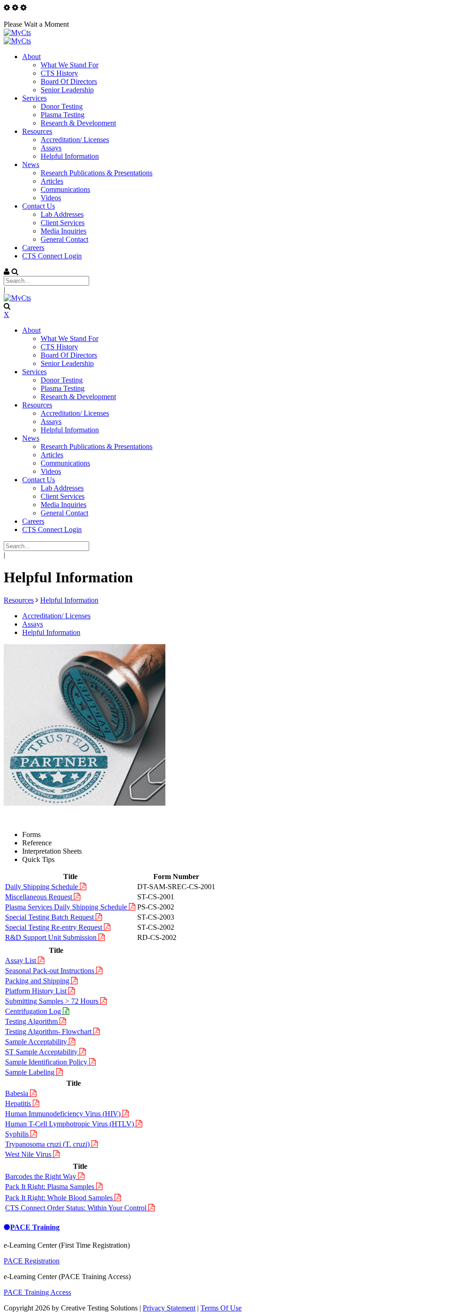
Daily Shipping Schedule (42, 887)
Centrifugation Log (34, 1011)
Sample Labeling (30, 1072)
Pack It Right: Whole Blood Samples (60, 1198)
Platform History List (36, 991)
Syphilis (17, 1134)
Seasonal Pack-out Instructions (50, 971)
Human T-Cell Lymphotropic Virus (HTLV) (70, 1124)
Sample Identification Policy (47, 1062)
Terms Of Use (221, 1308)
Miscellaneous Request (39, 897)
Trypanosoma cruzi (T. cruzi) (48, 1144)
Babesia (17, 1093)
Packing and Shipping (38, 981)
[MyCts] (17, 32)
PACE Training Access (37, 1292)
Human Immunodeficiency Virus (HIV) (63, 1114)
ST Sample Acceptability (42, 1052)
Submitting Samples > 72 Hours (52, 1001)
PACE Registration (32, 1261)
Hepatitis (19, 1103)
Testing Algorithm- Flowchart (49, 1031)
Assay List (21, 960)
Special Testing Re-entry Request (54, 927)
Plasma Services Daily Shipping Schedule (67, 907)
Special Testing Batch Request (50, 917)
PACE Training (35, 1227)
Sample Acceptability (37, 1042)
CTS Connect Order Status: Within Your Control (76, 1208)
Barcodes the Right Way (41, 1176)
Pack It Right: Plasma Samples (50, 1186)
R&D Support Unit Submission (51, 937)
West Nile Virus (29, 1154)
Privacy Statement (169, 1308)
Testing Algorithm (32, 1021)
